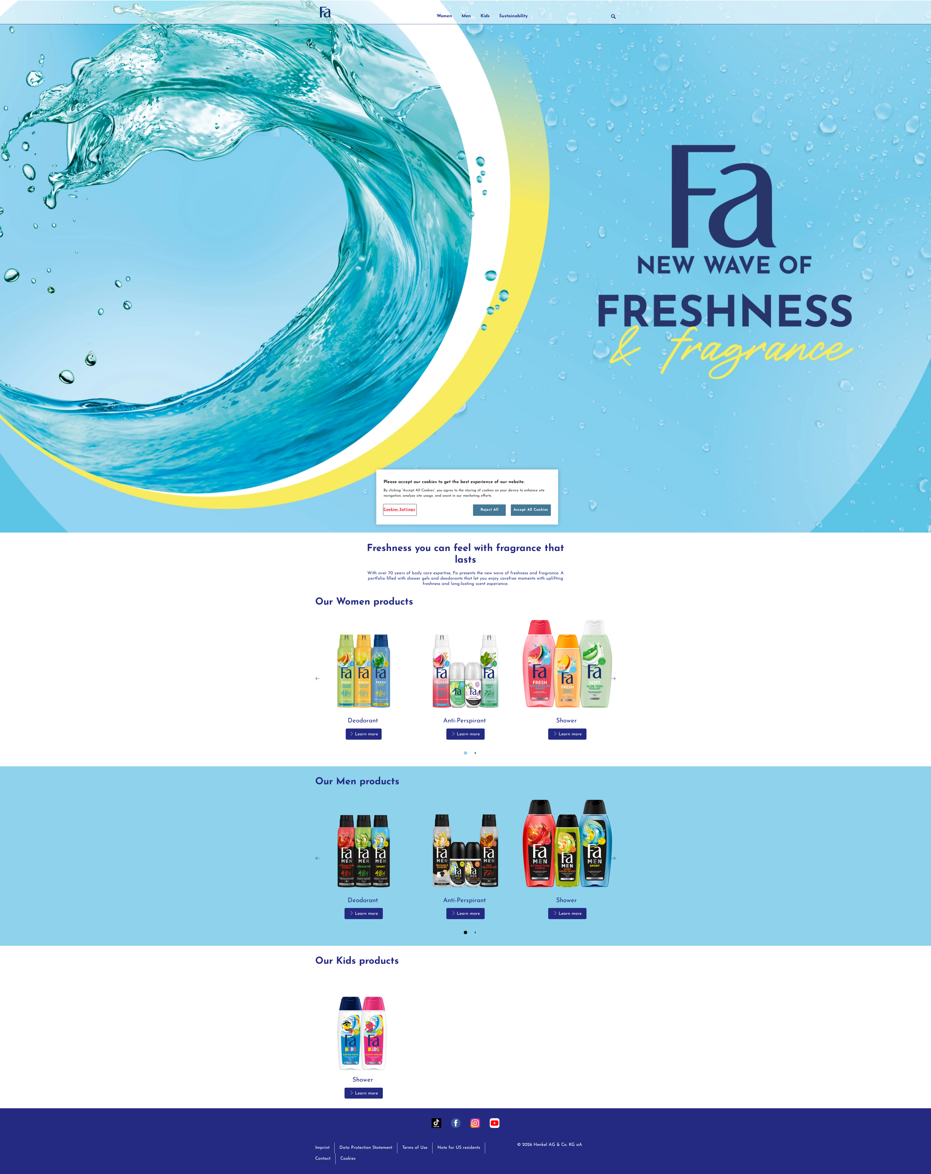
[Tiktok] (436, 1123)
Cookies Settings (399, 509)
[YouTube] (494, 1123)
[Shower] (567, 678)
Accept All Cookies (531, 510)
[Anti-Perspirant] (465, 678)
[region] (467, 497)
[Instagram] (475, 1123)
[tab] (465, 753)
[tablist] (465, 753)
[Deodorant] (363, 678)
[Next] (613, 678)
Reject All (489, 510)
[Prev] (317, 678)
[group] (465, 687)
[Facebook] (456, 1123)
